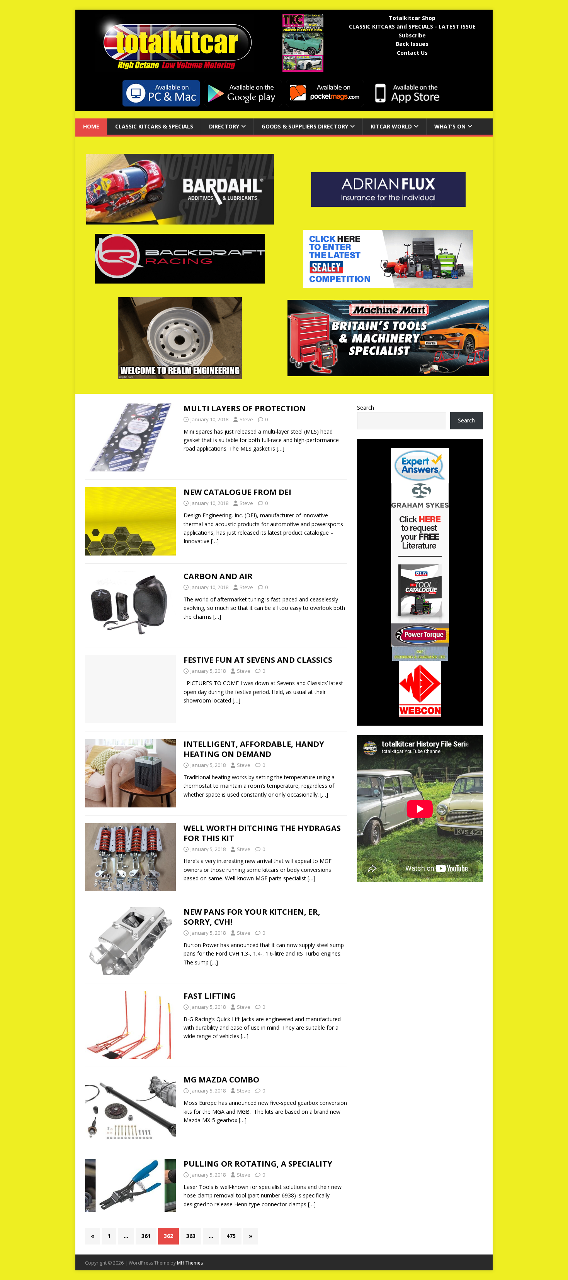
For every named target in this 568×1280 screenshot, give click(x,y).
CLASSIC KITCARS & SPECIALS (154, 126)
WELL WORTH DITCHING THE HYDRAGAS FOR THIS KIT (262, 833)
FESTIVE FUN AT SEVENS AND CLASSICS (258, 660)
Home (91, 126)
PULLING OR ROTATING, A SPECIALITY (258, 1163)
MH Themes (190, 1263)
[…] (280, 448)
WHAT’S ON (450, 126)
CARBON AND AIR (218, 576)
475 (231, 1235)
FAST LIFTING (210, 996)
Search (365, 407)
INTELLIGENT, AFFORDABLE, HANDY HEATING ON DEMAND (254, 749)
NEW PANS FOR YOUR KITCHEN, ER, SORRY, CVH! (252, 917)
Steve (246, 419)
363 (191, 1235)
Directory (224, 126)
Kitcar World (391, 126)
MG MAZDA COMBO (221, 1079)
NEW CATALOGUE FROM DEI (237, 492)
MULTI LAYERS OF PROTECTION (245, 408)
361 (146, 1235)
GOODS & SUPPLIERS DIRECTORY (305, 126)
